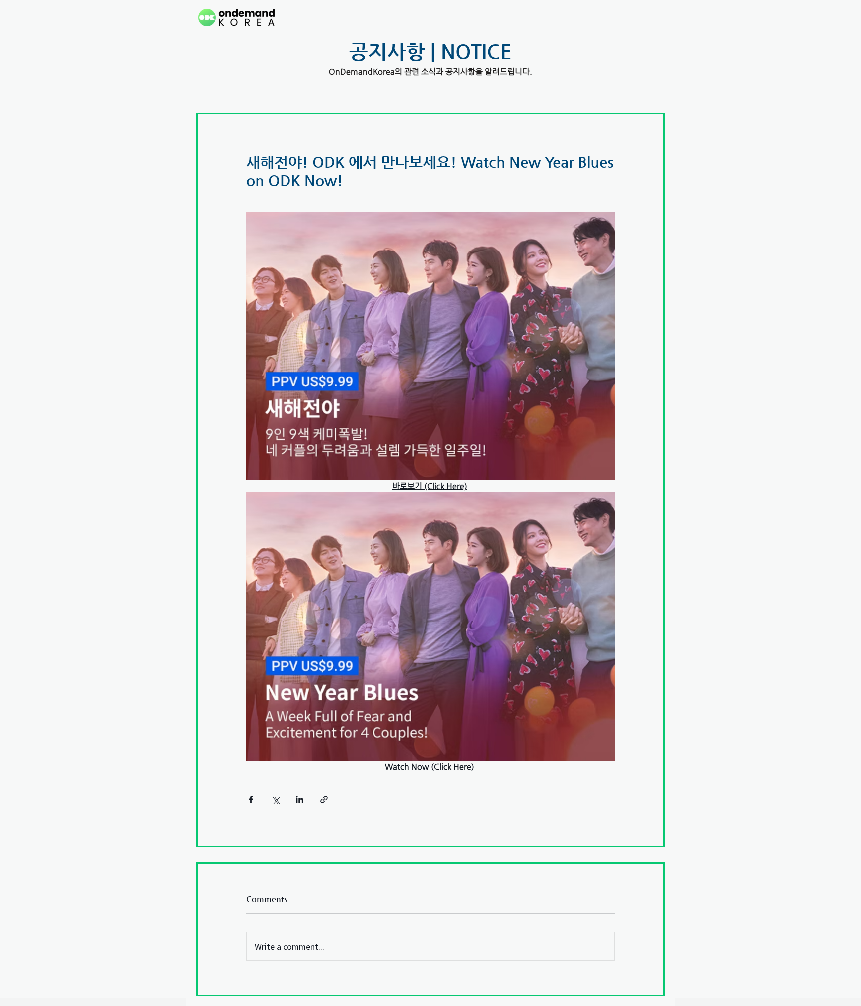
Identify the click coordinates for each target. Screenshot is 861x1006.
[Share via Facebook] (251, 799)
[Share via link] (324, 799)
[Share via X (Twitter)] (275, 799)
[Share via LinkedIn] (299, 799)
